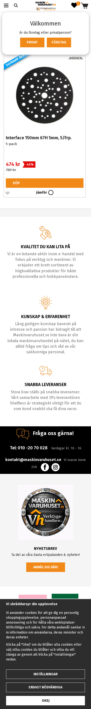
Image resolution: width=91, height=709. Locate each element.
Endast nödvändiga (45, 687)
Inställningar (45, 674)
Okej (46, 701)
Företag (59, 42)
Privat (32, 42)
